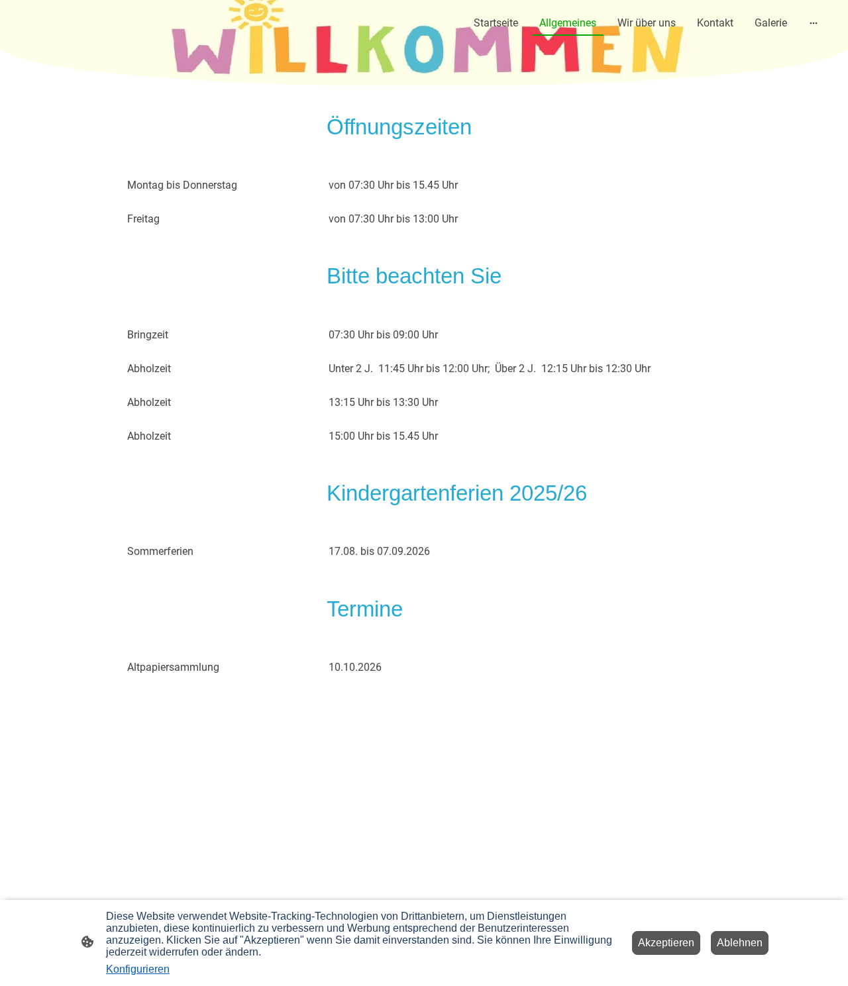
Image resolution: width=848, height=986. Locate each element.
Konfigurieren (138, 969)
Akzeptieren (666, 942)
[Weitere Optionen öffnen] (813, 23)
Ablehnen (740, 942)
